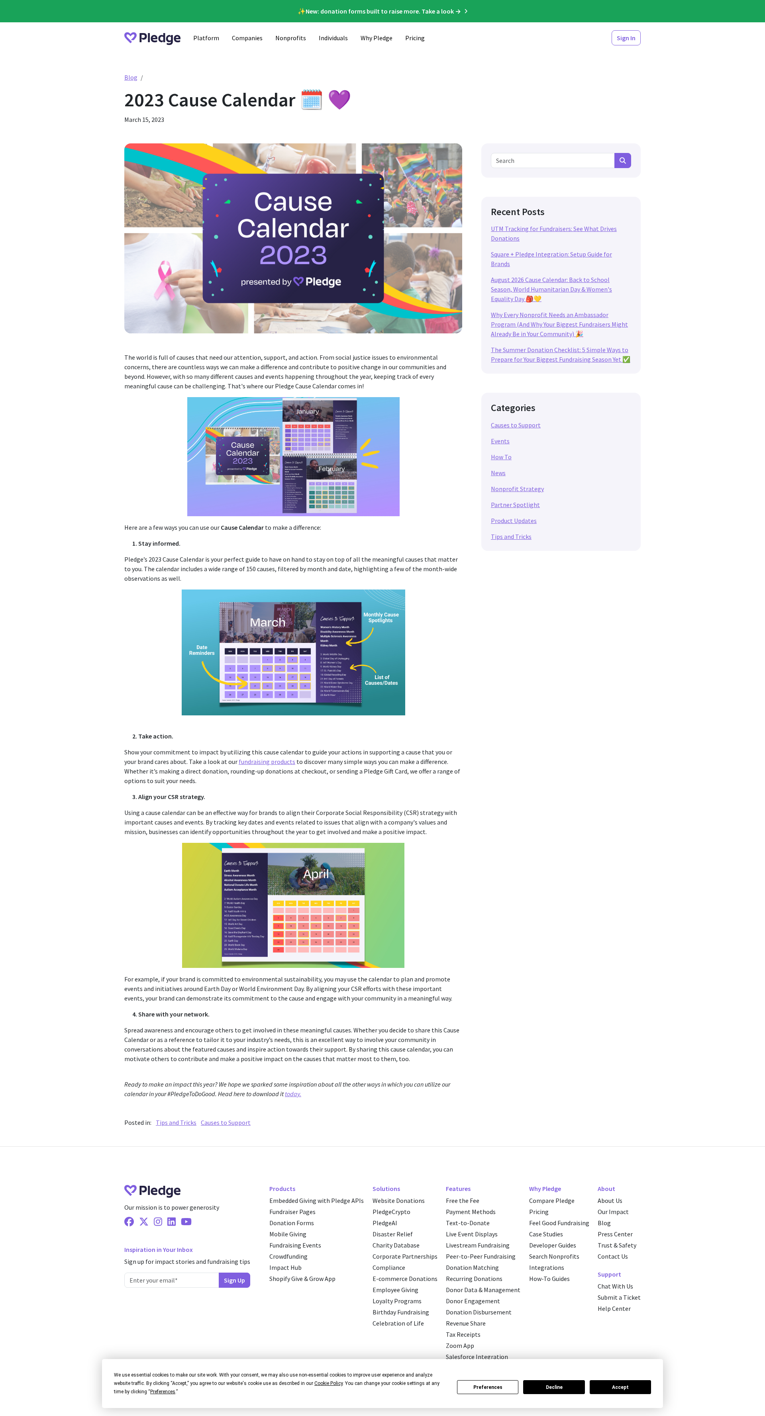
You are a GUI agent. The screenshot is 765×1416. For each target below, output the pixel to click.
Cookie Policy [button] (328, 1383)
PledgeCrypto (391, 1212)
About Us (610, 1200)
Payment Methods (471, 1212)
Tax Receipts (463, 1334)
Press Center (615, 1234)
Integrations (546, 1267)
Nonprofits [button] (290, 38)
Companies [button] (247, 38)
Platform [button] (206, 38)
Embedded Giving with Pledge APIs (316, 1200)
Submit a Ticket (619, 1297)
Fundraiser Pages (292, 1212)
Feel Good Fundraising (559, 1223)
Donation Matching (472, 1267)
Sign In (626, 38)
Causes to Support (226, 1122)
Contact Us (613, 1256)
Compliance (389, 1267)
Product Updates (514, 521)
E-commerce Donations (405, 1279)
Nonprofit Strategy (517, 489)
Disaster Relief (393, 1234)
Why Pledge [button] (376, 38)
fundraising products (267, 762)
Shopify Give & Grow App (302, 1279)
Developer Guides (552, 1245)
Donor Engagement (473, 1301)
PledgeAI (385, 1223)
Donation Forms (291, 1223)
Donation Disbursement (479, 1312)
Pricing (415, 38)
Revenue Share (466, 1323)
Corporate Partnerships (405, 1256)
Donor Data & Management (483, 1290)
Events (500, 441)
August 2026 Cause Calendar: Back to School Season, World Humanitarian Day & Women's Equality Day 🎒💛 (551, 289)
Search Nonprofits (554, 1256)
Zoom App (460, 1345)
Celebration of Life (398, 1323)
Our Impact (613, 1212)
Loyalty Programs (397, 1301)
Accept (620, 1387)
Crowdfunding (288, 1256)
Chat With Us (615, 1286)
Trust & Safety (617, 1245)
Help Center (614, 1308)
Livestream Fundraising (478, 1245)
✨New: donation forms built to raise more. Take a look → (379, 11)
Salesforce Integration (477, 1357)
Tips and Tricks (176, 1122)
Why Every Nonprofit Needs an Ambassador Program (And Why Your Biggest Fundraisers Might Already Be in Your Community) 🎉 (559, 324)
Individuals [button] (333, 38)
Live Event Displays (472, 1234)
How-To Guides (549, 1279)
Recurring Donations (474, 1279)
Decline (554, 1387)
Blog (130, 77)
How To (501, 457)
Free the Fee (462, 1200)
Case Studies (546, 1234)
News (498, 473)
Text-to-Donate (468, 1223)
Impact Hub (285, 1267)
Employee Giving (395, 1290)
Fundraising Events (295, 1245)
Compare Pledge (552, 1200)
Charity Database (396, 1245)
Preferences (487, 1387)
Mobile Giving (287, 1234)
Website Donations (399, 1200)
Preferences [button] (162, 1391)
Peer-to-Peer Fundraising (481, 1256)
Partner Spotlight (515, 505)
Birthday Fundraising (401, 1312)
